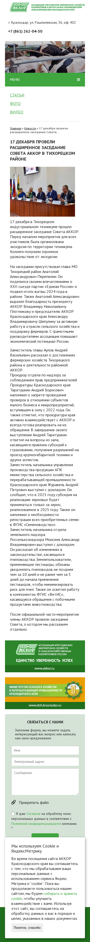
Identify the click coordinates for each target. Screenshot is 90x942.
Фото (15, 103)
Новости (30, 128)
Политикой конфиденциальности (36, 823)
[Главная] (47, 7)
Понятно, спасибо (27, 928)
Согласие (33, 813)
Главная (15, 128)
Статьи (17, 94)
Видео (16, 111)
